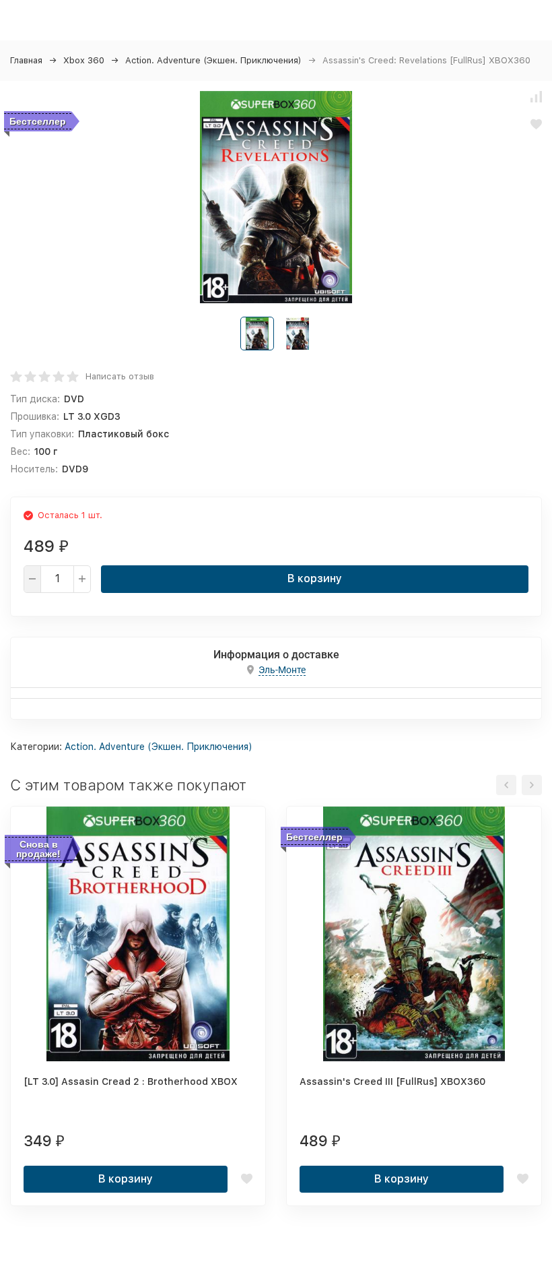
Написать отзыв (119, 376)
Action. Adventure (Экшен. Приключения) (213, 60)
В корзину (314, 578)
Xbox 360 (83, 60)
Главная (26, 60)
